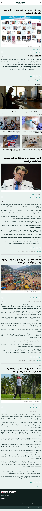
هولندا (23, 360)
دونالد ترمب (33, 251)
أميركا (23, 251)
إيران (28, 79)
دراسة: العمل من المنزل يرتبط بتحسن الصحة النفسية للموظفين (27, 111)
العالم (40, 7)
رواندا (20, 360)
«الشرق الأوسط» (35, 49)
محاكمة (34, 360)
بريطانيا (18, 251)
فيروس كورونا (33, 79)
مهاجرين (28, 251)
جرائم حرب (29, 360)
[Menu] (40, 2)
